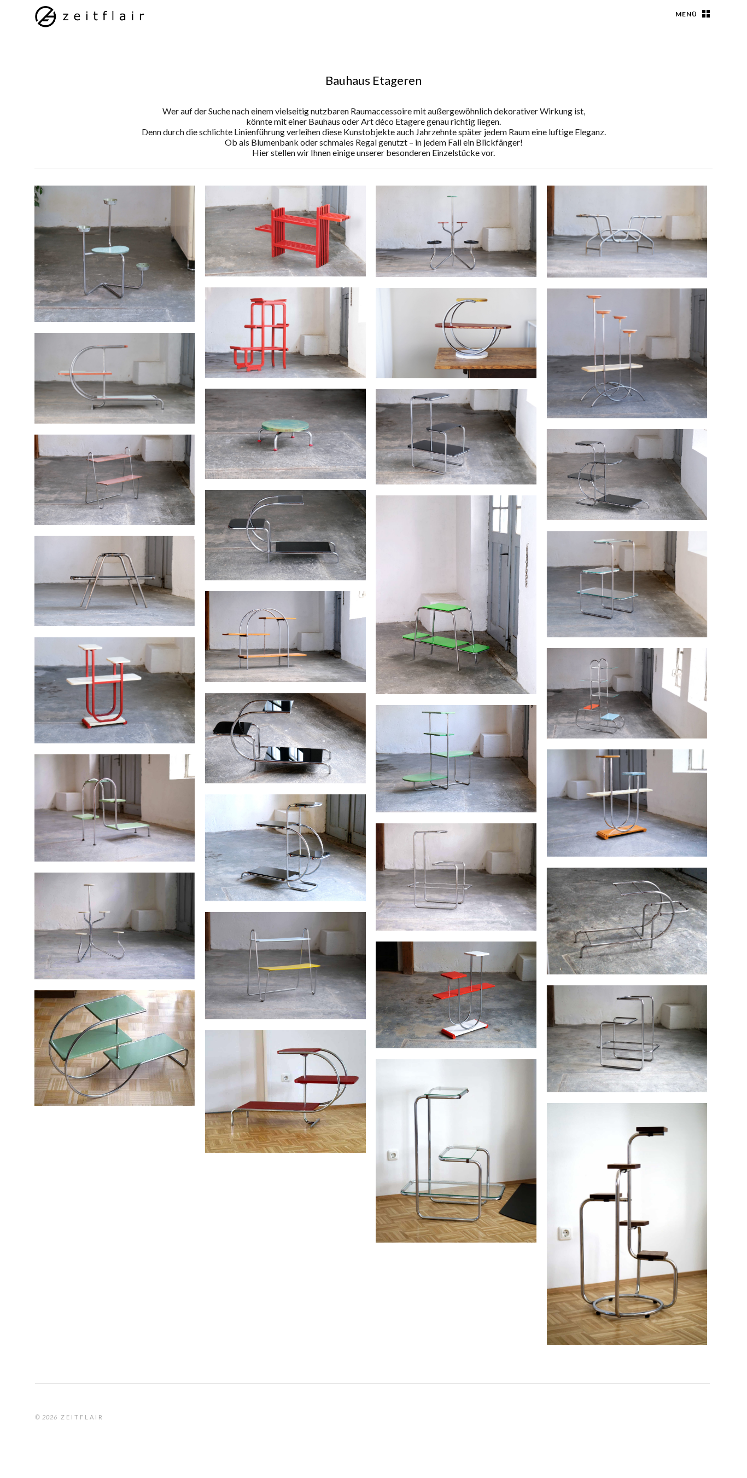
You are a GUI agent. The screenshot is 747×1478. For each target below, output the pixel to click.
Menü (686, 14)
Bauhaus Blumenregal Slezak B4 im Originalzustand (609, 779)
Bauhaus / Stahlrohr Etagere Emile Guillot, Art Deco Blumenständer (618, 1015)
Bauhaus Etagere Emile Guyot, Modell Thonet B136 (620, 553)
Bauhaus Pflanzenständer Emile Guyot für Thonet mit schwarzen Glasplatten (281, 824)
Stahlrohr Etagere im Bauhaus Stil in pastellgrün (109, 777)
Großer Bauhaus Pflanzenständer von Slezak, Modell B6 (605, 677)
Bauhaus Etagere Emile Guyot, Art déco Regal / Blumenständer (440, 853)
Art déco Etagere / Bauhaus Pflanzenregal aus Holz (110, 659)
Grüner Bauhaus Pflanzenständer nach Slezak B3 (267, 418)
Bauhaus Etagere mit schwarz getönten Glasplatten (605, 458)
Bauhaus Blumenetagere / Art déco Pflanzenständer (619, 311)
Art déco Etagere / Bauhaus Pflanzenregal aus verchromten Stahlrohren (622, 215)
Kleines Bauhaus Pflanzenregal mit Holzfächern (428, 317)
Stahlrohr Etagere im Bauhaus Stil (606, 890)
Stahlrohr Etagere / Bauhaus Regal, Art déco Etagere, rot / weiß (443, 971)
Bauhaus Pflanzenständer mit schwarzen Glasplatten (278, 715)
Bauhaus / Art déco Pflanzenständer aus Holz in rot (277, 215)
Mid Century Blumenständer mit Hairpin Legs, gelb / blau (275, 941)
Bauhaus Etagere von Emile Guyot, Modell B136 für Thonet (451, 419)
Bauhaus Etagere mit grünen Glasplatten (434, 518)
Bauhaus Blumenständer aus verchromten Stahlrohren (102, 215)
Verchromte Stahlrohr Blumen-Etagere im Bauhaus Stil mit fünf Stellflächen (96, 909)
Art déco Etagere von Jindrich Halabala (264, 1053)
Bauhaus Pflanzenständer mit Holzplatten (276, 614)
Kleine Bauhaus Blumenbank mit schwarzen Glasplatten (110, 565)
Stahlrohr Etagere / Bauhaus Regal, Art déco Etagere (102, 1020)
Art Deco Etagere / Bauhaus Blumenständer (615, 1125)
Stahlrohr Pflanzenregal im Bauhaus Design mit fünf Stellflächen (444, 215)
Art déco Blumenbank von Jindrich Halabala (105, 355)
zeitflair (82, 1417)
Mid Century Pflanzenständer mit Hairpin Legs (92, 464)
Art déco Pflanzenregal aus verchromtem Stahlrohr (281, 512)
